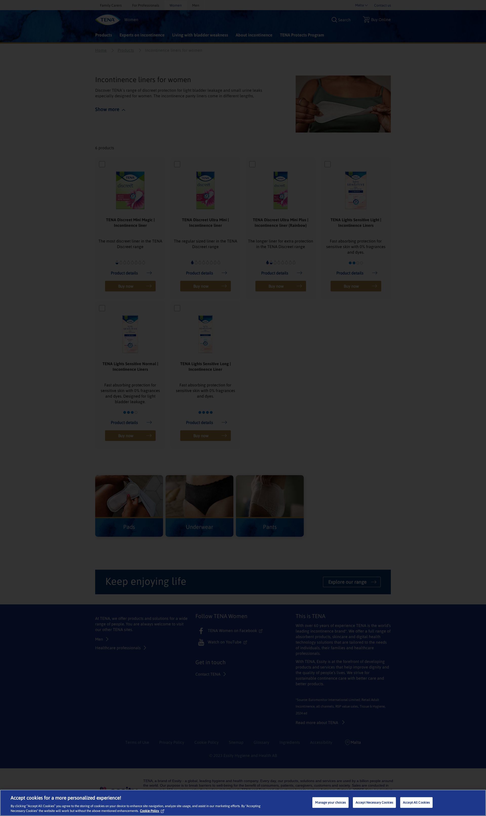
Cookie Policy (149, 811)
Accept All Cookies (416, 802)
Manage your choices (330, 802)
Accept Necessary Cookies (374, 802)
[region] (243, 803)
